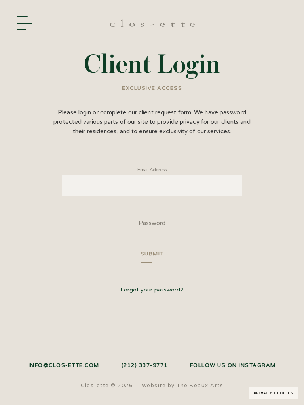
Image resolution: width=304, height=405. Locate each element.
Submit (152, 254)
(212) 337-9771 (145, 365)
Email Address (152, 169)
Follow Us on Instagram (233, 365)
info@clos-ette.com (63, 365)
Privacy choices (274, 393)
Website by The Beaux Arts (183, 385)
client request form (165, 112)
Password (152, 223)
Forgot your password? (151, 289)
